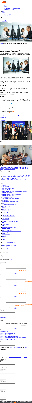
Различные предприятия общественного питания (9, 227)
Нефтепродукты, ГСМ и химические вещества (8, 211)
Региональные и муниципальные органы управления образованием (11, 231)
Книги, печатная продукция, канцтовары (8, 200)
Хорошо (15, 402)
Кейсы (3, 11)
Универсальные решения (5, 244)
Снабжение (3, 237)
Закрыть (2, 320)
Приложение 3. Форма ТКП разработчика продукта (7, 333)
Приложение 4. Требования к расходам (5, 334)
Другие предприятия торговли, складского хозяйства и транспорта (11, 194)
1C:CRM (9, 112)
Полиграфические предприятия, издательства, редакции (10, 221)
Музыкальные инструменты (6, 210)
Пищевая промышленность (6, 220)
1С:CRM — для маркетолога (8, 15)
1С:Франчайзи (4, 183)
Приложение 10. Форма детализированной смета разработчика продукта (10, 338)
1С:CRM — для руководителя (8, 13)
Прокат (3, 225)
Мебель (3, 205)
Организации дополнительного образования (8, 216)
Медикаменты (4, 207)
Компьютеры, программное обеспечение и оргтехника (10, 201)
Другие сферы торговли (5, 196)
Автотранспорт (4, 185)
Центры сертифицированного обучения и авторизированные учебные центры (13, 247)
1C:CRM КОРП (14, 111)
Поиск (1, 170)
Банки (3, 187)
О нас (3, 17)
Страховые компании (5, 240)
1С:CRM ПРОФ (6, 5)
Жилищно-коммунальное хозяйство (7, 197)
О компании (5, 18)
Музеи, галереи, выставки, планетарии (7, 209)
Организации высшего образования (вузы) (8, 215)
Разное (3, 229)
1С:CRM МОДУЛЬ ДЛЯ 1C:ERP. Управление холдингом (12, 8)
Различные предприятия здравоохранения (8, 226)
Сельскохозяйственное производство (7, 235)
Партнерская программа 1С (8, 19)
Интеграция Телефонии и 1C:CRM (9, 9)
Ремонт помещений (5, 232)
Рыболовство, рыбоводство (6, 234)
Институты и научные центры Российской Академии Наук (10, 198)
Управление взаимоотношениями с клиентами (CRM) (9, 245)
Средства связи (4, 238)
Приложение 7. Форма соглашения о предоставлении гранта (9, 336)
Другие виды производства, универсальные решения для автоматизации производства (14, 191)
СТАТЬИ (3, 239)
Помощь (5, 20)
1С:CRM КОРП (6, 6)
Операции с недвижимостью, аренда (7, 214)
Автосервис (3, 184)
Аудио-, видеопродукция (5, 186)
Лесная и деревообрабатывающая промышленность (9, 202)
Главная (1, 43)
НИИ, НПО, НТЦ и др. (5, 212)
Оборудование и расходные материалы (7, 213)
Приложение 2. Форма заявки (4, 332)
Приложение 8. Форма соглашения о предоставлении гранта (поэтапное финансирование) (13, 337)
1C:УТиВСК (5, 7)
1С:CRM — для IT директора (8, 14)
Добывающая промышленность (6, 190)
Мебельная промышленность (6, 206)
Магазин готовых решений (7, 10)
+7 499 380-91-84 (4, 21)
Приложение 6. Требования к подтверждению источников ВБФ (9, 335)
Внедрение (3, 12)
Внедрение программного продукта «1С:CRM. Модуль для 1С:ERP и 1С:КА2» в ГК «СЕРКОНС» (16, 175)
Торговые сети (4, 243)
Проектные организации (5, 224)
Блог (2, 16)
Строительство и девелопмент (6, 241)
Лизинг (3, 203)
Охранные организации (5, 218)
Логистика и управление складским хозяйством (9, 204)
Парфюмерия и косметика (5, 219)
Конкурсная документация (4, 331)
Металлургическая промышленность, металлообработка (10, 208)
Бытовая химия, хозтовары (6, 189)
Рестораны (3, 233)
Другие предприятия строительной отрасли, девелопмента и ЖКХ (11, 193)
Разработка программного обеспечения (7, 230)
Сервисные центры (5, 236)
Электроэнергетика (5, 248)
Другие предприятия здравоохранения (7, 192)
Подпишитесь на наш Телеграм (16, 103)
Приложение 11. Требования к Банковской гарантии (7, 339)
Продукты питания (4, 223)
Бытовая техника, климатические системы (8, 188)
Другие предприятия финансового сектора (8, 195)
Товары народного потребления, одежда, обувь (8, 242)
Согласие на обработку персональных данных (6, 259)
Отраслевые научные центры (6, 217)
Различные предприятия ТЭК (6, 228)
